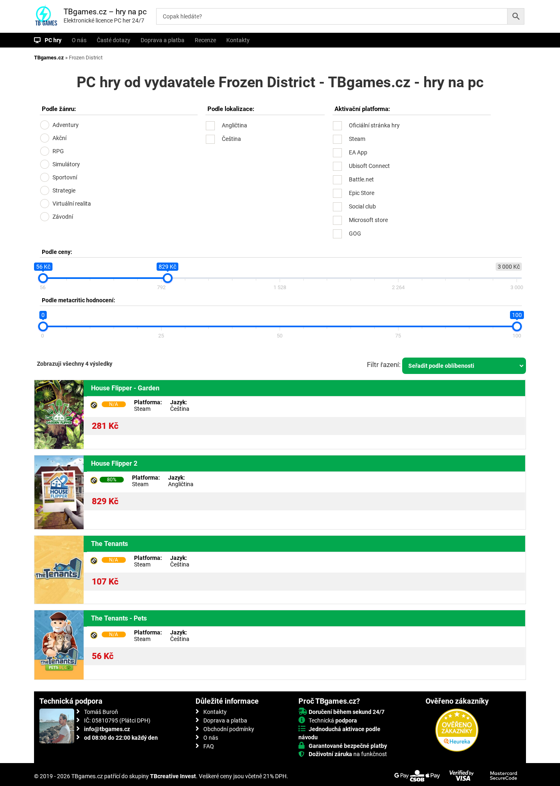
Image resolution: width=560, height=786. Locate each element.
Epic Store (361, 193)
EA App (358, 152)
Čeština (231, 139)
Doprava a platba (162, 40)
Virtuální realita (71, 203)
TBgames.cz (49, 57)
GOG (355, 233)
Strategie (63, 190)
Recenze (205, 40)
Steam (357, 139)
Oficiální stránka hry (374, 125)
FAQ (208, 746)
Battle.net (361, 179)
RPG (58, 151)
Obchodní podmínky (228, 729)
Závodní (62, 216)
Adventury (65, 125)
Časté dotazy (113, 40)
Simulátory (66, 164)
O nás (79, 40)
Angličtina (234, 125)
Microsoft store (368, 220)
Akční (59, 138)
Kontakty (238, 40)
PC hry (53, 40)
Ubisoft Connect (369, 166)
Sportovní (64, 177)
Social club (362, 206)
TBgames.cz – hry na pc (105, 11)
